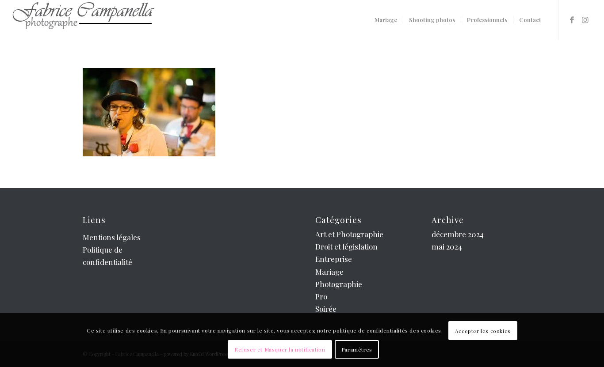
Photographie (338, 284)
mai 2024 (447, 246)
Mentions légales (112, 237)
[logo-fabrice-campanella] (83, 20)
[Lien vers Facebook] (572, 19)
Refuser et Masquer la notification (279, 349)
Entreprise (333, 259)
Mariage (329, 271)
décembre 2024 (458, 234)
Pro (321, 296)
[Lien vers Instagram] (585, 19)
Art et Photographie (349, 234)
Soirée (325, 309)
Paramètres (356, 349)
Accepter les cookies (483, 330)
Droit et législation (346, 246)
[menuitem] (386, 20)
